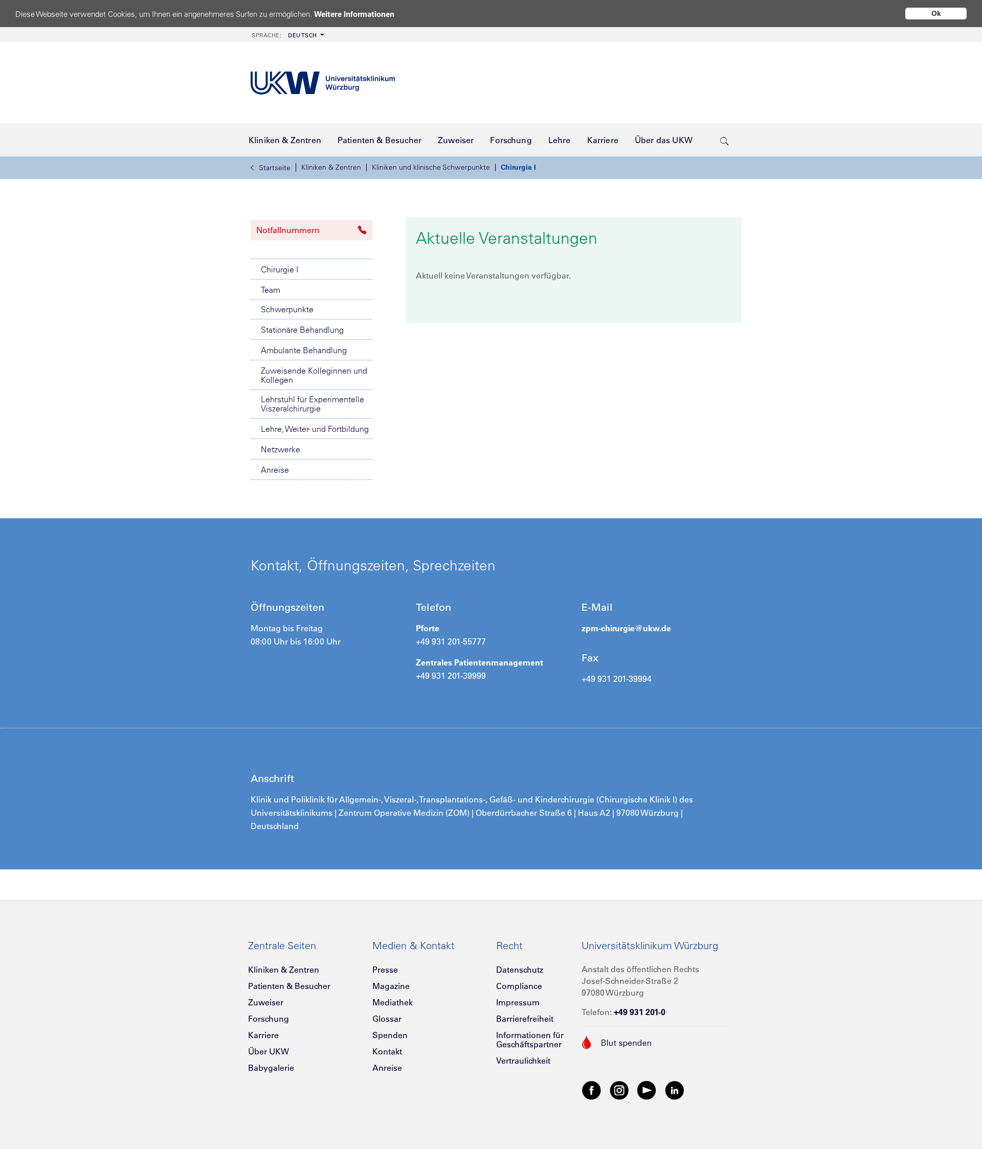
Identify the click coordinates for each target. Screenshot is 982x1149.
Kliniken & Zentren (331, 167)
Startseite (275, 167)
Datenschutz (519, 969)
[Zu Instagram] (619, 1090)
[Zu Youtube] (647, 1090)
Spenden (390, 1035)
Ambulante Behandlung (304, 350)
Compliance (519, 986)
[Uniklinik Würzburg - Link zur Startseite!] (323, 83)
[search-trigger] (724, 140)
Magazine (391, 986)
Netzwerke (280, 449)
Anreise (275, 470)
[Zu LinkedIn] (674, 1090)
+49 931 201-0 (639, 1012)
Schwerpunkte (287, 309)
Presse (385, 969)
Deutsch (284, 35)
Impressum (518, 1002)
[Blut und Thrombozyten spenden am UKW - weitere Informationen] (617, 1041)
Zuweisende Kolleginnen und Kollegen (314, 375)
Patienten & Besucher (289, 986)
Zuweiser (265, 1002)
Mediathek (392, 1002)
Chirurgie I (518, 167)
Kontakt (387, 1051)
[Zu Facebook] (592, 1090)
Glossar (386, 1019)
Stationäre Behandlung (302, 330)
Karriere (263, 1035)
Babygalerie (271, 1068)
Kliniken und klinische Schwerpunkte (431, 167)
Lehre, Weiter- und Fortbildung (315, 429)
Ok (936, 13)
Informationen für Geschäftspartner (530, 1039)
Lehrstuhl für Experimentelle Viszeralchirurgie (312, 403)
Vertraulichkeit (523, 1060)
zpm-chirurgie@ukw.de (626, 628)
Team (270, 290)
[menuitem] (286, 34)
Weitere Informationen (354, 14)
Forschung (268, 1019)
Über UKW (268, 1051)
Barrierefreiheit (524, 1019)
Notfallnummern (288, 230)
